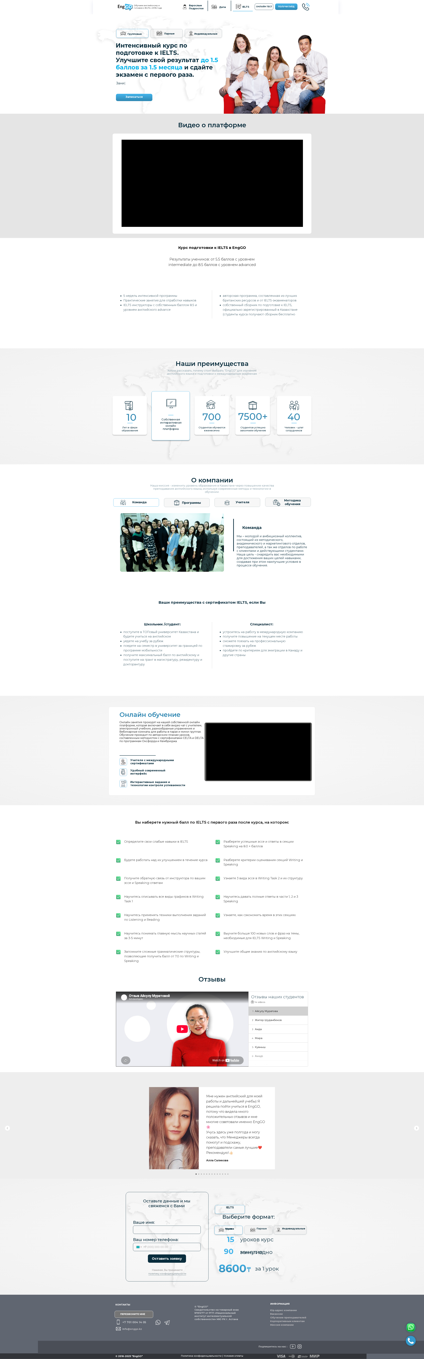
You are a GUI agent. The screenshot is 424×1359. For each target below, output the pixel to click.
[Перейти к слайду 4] (204, 1174)
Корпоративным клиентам (287, 1321)
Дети (222, 7)
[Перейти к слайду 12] (225, 1174)
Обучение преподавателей (288, 1317)
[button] (308, 6)
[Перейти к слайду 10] (219, 1174)
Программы (191, 503)
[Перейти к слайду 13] (227, 1174)
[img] (214, 6)
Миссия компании (282, 1324)
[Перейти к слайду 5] (206, 1174)
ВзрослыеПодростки (196, 7)
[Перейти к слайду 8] (214, 1174)
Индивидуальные (205, 33)
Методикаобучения (292, 502)
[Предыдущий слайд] (7, 1128)
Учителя (242, 502)
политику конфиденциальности (167, 1273)
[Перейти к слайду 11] (222, 1174)
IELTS (245, 6)
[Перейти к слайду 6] (209, 1174)
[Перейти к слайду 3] (201, 1174)
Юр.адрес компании (283, 1310)
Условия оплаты (233, 1355)
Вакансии (276, 1313)
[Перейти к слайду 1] (196, 1174)
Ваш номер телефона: (156, 1239)
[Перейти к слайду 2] (198, 1174)
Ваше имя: (144, 1222)
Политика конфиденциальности (201, 1355)
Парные (169, 33)
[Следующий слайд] (416, 1128)
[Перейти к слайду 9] (217, 1174)
